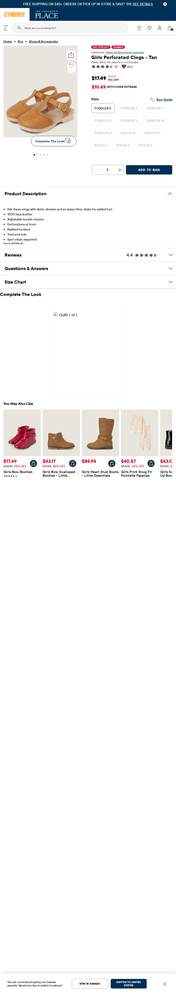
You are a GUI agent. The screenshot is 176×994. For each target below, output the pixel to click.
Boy (20, 41)
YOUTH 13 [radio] (151, 133)
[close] (165, 4)
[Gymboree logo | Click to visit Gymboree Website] (15, 14)
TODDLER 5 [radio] (102, 108)
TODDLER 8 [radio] (102, 121)
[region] (88, 4)
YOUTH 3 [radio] (145, 145)
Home (7, 41)
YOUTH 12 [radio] (128, 133)
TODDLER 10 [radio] (155, 121)
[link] (139, 28)
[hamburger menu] (6, 28)
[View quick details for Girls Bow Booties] (33, 463)
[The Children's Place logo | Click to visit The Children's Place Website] (46, 14)
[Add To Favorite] (72, 66)
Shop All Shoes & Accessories (125, 52)
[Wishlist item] (151, 31)
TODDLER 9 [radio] (128, 121)
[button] (149, 28)
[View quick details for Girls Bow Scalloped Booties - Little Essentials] (72, 463)
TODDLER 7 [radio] (154, 108)
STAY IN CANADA (90, 983)
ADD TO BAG (149, 170)
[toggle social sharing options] (71, 55)
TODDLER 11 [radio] (103, 133)
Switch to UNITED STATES (128, 983)
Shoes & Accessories (43, 41)
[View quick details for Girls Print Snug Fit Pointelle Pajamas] (151, 463)
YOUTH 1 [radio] (100, 145)
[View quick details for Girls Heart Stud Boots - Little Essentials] (112, 463)
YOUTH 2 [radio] (123, 145)
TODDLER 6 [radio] (128, 108)
